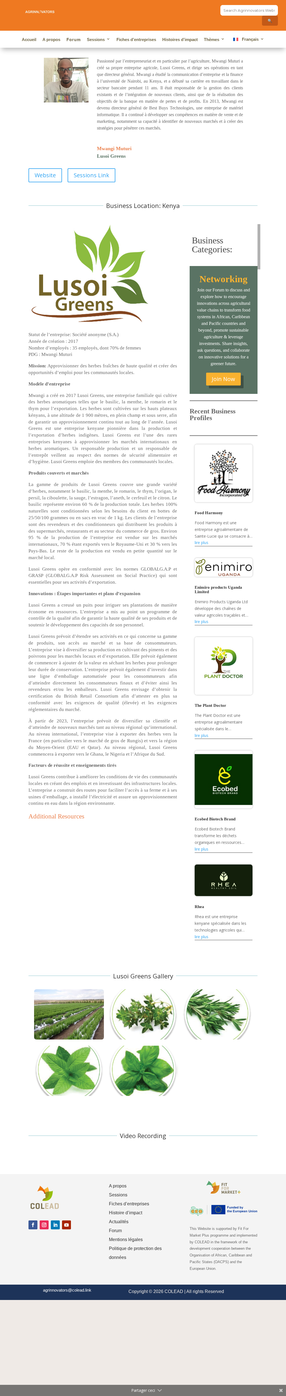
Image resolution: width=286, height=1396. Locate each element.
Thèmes (211, 39)
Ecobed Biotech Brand (215, 819)
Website (45, 175)
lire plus (201, 542)
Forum (73, 39)
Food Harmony (209, 513)
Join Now (223, 379)
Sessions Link (91, 175)
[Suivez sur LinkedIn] (55, 1224)
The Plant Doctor (210, 705)
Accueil (29, 39)
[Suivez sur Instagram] (44, 1224)
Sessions (96, 39)
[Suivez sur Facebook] (32, 1224)
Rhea (199, 906)
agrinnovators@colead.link (67, 1290)
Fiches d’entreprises (136, 39)
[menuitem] (247, 40)
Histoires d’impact (180, 39)
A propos (51, 39)
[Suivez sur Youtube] (66, 1224)
